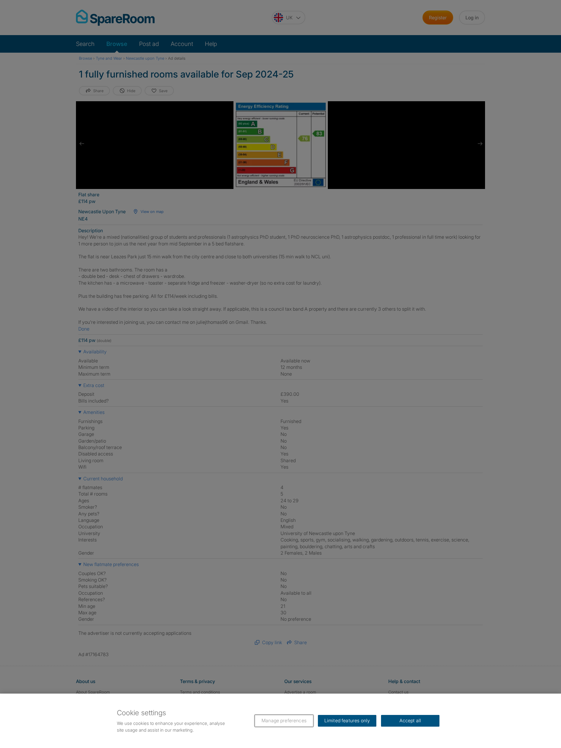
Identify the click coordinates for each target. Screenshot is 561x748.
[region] (280, 721)
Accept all (410, 720)
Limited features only (347, 720)
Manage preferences (284, 720)
